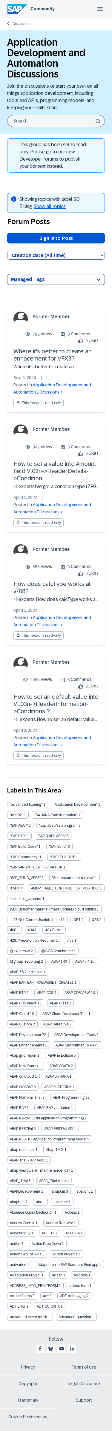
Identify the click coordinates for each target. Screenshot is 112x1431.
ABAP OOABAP (21, 1087)
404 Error (52, 930)
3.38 (95, 920)
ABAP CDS (45, 993)
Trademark (28, 1400)
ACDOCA (73, 1233)
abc (39, 1202)
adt (46, 1296)
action (15, 1244)
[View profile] (20, 319)
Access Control (22, 1223)
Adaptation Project (25, 1275)
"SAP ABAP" (19, 825)
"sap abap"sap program (58, 825)
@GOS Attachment (57, 951)
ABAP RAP (18, 1108)
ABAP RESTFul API (58, 1129)
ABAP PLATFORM (57, 1087)
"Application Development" (75, 804)
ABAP (55, 961)
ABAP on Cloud (22, 1076)
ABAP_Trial (19, 1181)
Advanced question (75, 1317)
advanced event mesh (28, 1317)
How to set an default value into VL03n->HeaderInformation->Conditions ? (56, 703)
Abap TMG (55, 1150)
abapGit (58, 1191)
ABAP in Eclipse (60, 1055)
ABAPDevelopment (25, 1191)
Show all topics (50, 206)
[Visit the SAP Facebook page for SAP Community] (40, 1348)
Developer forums (38, 159)
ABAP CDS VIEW (77, 993)
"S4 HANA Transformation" (55, 815)
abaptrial (17, 1202)
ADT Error (17, 1306)
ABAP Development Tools (75, 1035)
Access (71, 1212)
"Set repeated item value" (73, 878)
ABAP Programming (69, 1097)
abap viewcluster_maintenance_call (40, 1170)
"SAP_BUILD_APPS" (25, 878)
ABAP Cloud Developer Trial (65, 1014)
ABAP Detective (55, 1024)
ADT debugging (73, 1296)
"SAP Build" (58, 846)
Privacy (28, 1367)
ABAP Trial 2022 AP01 (27, 1160)
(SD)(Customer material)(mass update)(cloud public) (53, 909)
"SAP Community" (24, 857)
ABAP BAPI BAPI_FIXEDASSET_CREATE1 (42, 982)
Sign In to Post (56, 238)
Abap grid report (23, 1055)
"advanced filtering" (26, 804)
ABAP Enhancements (27, 1045)
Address (81, 1275)
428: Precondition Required (32, 940)
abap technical (22, 1150)
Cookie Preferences (27, 1416)
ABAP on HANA (57, 1076)
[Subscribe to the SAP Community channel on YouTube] (61, 1348)
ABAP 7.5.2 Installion (26, 972)
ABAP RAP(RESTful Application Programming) (47, 1118)
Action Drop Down (46, 1244)
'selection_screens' (26, 899)
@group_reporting (25, 961)
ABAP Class (59, 1003)
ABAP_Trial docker (54, 1181)
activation (18, 1265)
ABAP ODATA (60, 1066)
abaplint (83, 1191)
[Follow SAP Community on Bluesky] (50, 1348)
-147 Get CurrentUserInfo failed (36, 920)
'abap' (14, 888)
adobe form (79, 1286)
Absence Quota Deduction (31, 1212)
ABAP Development (25, 1035)
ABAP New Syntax (24, 1066)
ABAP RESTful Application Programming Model (48, 1139)
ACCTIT (48, 1233)
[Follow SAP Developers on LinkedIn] (72, 1348)
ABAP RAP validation (53, 1108)
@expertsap (20, 951)
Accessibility (20, 1233)
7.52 (70, 940)
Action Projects (65, 1254)
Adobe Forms (21, 1296)
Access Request (59, 1223)
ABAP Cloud (19, 1014)
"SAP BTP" (18, 836)
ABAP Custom (21, 1024)
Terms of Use (84, 1367)
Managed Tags (28, 279)
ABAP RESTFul (21, 1129)
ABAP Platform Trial (26, 1097)
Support (84, 1400)
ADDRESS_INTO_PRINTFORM (34, 1286)
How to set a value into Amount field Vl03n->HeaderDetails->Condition (54, 471)
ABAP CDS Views (23, 1003)
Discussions (22, 24)
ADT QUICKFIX (48, 1306)
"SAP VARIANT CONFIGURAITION (36, 867)
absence (60, 1202)
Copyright (28, 1383)
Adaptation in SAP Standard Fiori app (68, 1265)
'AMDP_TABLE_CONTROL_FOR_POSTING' (65, 888)
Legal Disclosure (84, 1383)
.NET (77, 920)
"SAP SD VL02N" (62, 857)
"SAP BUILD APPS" (51, 836)
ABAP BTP (18, 993)
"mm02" (16, 815)
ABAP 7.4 (82, 961)
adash (57, 1275)
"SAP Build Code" (24, 846)
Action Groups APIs (25, 1254)
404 (30, 930)
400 (13, 930)
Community (42, 8)
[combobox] (56, 121)
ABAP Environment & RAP (76, 1045)
